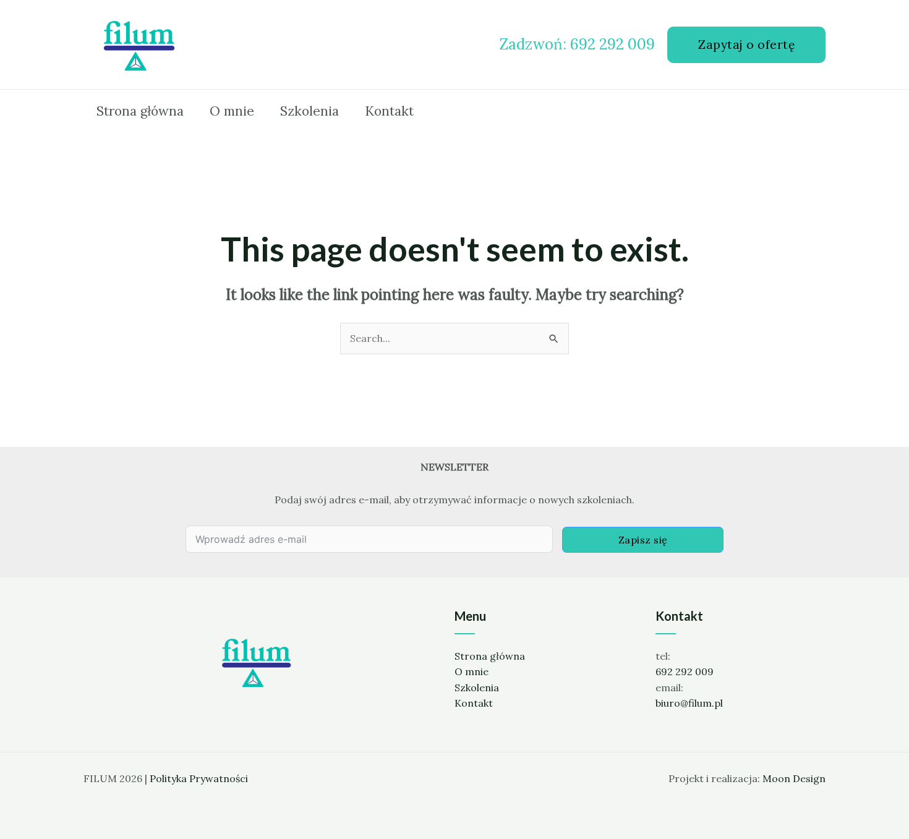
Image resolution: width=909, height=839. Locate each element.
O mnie (471, 671)
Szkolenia (476, 687)
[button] (746, 45)
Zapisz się (643, 540)
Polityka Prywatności (199, 778)
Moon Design (794, 778)
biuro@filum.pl (689, 703)
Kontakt (473, 703)
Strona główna (489, 656)
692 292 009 (684, 671)
